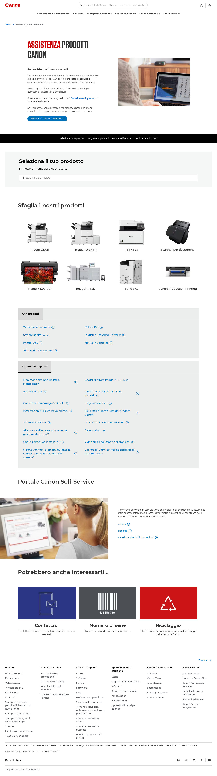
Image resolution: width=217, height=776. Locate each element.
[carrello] (209, 5)
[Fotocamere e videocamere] (70, 13)
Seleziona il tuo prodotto (72, 138)
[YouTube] (209, 760)
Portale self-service (121, 138)
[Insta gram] (186, 760)
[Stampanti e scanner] (113, 13)
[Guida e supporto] (161, 13)
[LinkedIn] (194, 760)
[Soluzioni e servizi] (137, 13)
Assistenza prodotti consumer (47, 119)
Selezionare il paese (82, 98)
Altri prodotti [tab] (30, 313)
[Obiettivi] (84, 13)
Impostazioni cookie (47, 751)
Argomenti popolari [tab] (35, 366)
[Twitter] (201, 760)
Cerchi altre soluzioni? (146, 138)
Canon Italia (12, 760)
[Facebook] (178, 760)
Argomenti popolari (98, 138)
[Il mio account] (201, 5)
